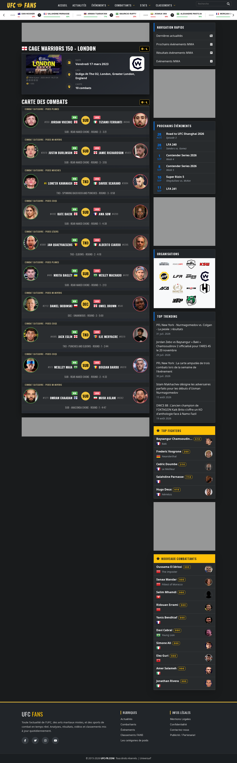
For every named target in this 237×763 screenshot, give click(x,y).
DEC (85, 304)
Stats (143, 5)
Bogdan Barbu (109, 367)
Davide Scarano (110, 183)
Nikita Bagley (63, 275)
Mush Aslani (107, 398)
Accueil (62, 5)
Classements (164, 5)
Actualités (79, 5)
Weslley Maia (63, 367)
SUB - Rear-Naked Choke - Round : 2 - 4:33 (85, 377)
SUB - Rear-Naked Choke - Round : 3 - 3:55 (85, 162)
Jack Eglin (65, 336)
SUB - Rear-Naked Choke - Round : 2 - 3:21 (86, 132)
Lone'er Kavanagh (60, 183)
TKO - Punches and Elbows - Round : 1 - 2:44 (85, 346)
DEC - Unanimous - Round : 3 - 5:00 (85, 315)
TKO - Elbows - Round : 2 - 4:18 (85, 254)
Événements (99, 5)
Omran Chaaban (61, 398)
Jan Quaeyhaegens (60, 244)
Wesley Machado (110, 275)
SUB (86, 120)
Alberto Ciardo (110, 244)
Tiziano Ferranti (110, 122)
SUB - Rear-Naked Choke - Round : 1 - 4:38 (86, 223)
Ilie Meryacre (108, 336)
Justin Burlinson (60, 152)
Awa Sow (105, 214)
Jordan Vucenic (61, 122)
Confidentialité (178, 724)
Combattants (123, 5)
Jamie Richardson (111, 152)
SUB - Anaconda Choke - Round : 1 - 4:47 (85, 407)
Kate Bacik (64, 214)
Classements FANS (132, 735)
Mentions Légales (180, 719)
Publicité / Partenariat (182, 735)
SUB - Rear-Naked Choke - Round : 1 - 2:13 (85, 285)
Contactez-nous (179, 729)
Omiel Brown (107, 306)
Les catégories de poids (134, 740)
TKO (85, 181)
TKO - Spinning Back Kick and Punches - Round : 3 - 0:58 (85, 193)
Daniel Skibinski (61, 306)
